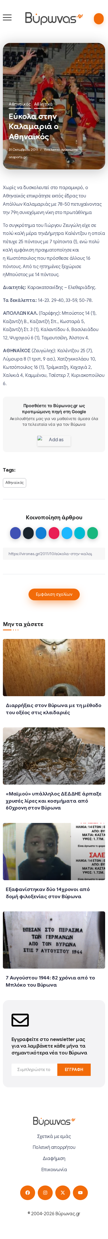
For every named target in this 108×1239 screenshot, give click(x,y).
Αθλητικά (43, 104)
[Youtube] (80, 1192)
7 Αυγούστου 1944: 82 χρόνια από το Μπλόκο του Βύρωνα (50, 981)
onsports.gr (18, 157)
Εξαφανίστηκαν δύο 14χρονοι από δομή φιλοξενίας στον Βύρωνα (48, 893)
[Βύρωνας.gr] (54, 18)
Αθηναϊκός (20, 104)
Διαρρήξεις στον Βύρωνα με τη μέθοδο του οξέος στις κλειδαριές (53, 709)
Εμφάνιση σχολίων (54, 594)
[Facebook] (27, 1192)
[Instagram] (45, 1192)
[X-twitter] (62, 1192)
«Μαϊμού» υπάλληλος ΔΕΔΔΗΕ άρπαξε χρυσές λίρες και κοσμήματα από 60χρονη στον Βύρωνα (53, 801)
